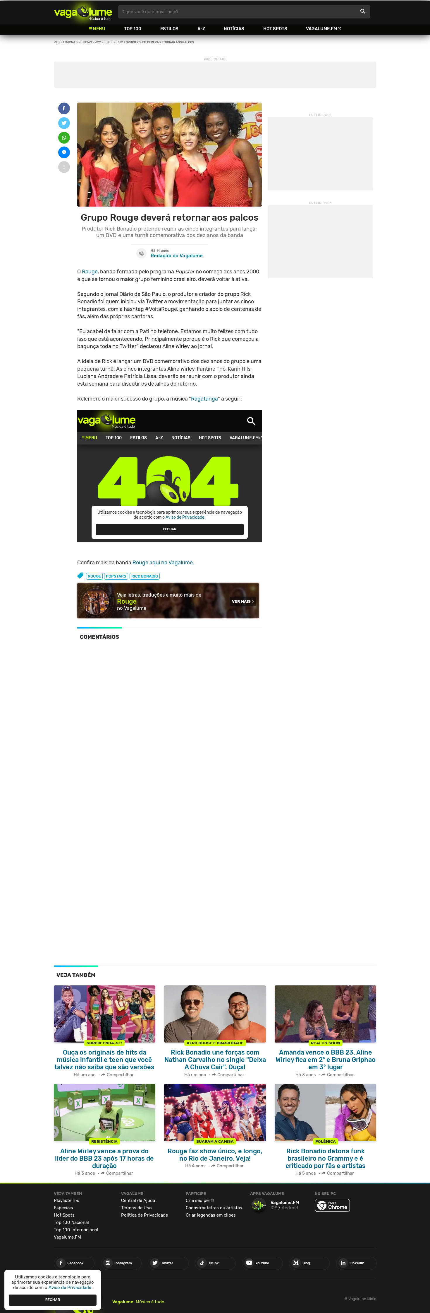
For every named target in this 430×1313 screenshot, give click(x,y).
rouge (94, 576)
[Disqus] (169, 725)
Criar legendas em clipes (211, 1215)
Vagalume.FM (321, 28)
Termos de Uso (136, 1207)
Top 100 (132, 28)
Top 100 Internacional (76, 1229)
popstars (116, 576)
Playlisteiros (66, 1200)
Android (290, 1207)
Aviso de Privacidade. (70, 1287)
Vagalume (83, 12)
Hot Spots (275, 28)
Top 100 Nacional (71, 1222)
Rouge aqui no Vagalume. (163, 562)
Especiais (63, 1207)
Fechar (52, 1300)
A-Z (201, 28)
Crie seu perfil (200, 1200)
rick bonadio (144, 576)
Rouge (90, 271)
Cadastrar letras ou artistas (214, 1207)
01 (121, 42)
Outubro (111, 42)
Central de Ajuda (138, 1200)
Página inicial (65, 42)
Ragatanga (204, 399)
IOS (274, 1207)
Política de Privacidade (144, 1215)
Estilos (169, 28)
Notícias (234, 28)
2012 (97, 42)
